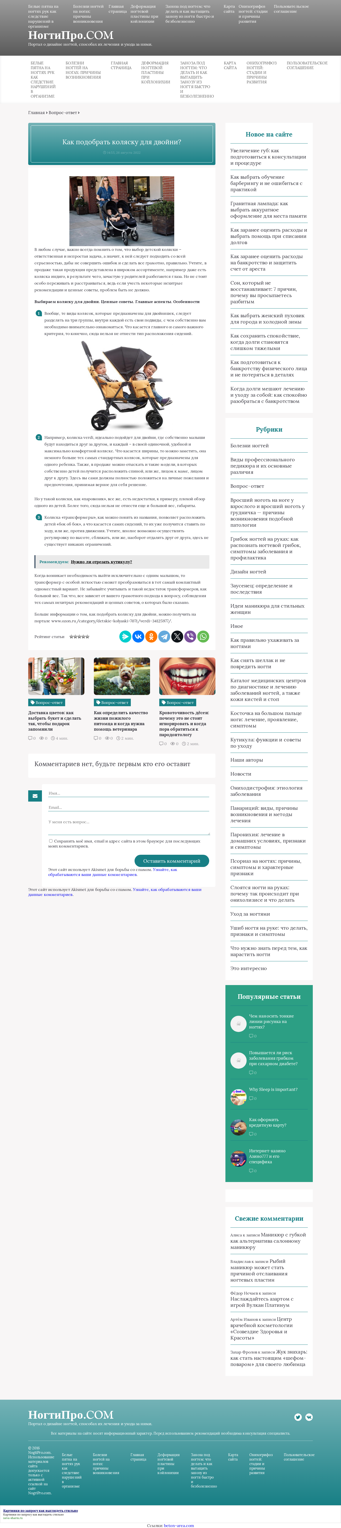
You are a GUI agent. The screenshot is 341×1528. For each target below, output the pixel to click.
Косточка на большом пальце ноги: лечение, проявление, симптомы (266, 719)
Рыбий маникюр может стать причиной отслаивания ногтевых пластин (259, 1270)
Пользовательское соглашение (291, 9)
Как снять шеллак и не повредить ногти (257, 663)
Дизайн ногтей (248, 571)
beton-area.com (179, 1525)
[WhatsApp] (203, 637)
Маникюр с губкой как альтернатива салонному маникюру (268, 1240)
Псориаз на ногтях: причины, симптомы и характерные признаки (265, 867)
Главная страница (118, 9)
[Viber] (190, 637)
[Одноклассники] (151, 637)
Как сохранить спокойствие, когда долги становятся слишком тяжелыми (265, 342)
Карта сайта (229, 9)
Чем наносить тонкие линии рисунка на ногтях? (271, 1021)
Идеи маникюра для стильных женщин (267, 609)
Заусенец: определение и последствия (261, 588)
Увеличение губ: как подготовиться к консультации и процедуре (268, 156)
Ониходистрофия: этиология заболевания (266, 791)
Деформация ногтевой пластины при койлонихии (144, 14)
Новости (241, 774)
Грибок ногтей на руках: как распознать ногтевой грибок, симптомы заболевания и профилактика (265, 548)
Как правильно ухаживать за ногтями (264, 643)
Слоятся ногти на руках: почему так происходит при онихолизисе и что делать (264, 893)
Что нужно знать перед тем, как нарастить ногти (268, 951)
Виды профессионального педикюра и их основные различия (262, 465)
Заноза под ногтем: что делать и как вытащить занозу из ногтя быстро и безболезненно (190, 14)
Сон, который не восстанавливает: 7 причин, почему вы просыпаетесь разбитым (263, 292)
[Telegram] (164, 637)
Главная (36, 112)
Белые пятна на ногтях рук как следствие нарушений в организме (43, 16)
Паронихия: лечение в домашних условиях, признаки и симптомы (268, 840)
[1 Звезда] (71, 637)
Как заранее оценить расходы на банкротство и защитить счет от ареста (266, 262)
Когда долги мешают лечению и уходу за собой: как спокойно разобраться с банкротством (268, 394)
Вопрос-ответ (63, 112)
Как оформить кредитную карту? (267, 1122)
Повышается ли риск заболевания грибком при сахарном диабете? (273, 1058)
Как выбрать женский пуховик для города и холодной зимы (267, 318)
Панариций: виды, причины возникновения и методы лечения (264, 814)
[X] (177, 637)
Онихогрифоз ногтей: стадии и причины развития (253, 14)
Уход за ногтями (250, 914)
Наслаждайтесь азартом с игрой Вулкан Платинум (262, 1302)
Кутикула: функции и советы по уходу (265, 742)
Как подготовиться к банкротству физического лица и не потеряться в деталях (268, 368)
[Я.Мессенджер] (125, 637)
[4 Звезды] (83, 637)
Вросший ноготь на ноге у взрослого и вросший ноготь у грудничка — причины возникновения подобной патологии (267, 512)
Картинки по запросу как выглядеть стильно (33, 1514)
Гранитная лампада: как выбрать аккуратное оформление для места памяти (268, 209)
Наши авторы (246, 760)
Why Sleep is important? (273, 1089)
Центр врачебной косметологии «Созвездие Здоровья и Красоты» (261, 1328)
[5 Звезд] (87, 637)
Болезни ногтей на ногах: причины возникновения (88, 14)
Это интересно (248, 968)
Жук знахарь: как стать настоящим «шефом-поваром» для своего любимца (268, 1358)
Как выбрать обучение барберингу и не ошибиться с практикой (266, 183)
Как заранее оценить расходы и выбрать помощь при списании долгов (268, 236)
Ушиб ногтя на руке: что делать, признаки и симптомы (269, 931)
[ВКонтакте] (138, 637)
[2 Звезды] (75, 637)
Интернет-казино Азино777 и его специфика (267, 1156)
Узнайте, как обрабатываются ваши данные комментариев (112, 872)
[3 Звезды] (79, 637)
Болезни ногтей (249, 445)
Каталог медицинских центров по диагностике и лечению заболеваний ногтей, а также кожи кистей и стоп (268, 689)
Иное (236, 626)
